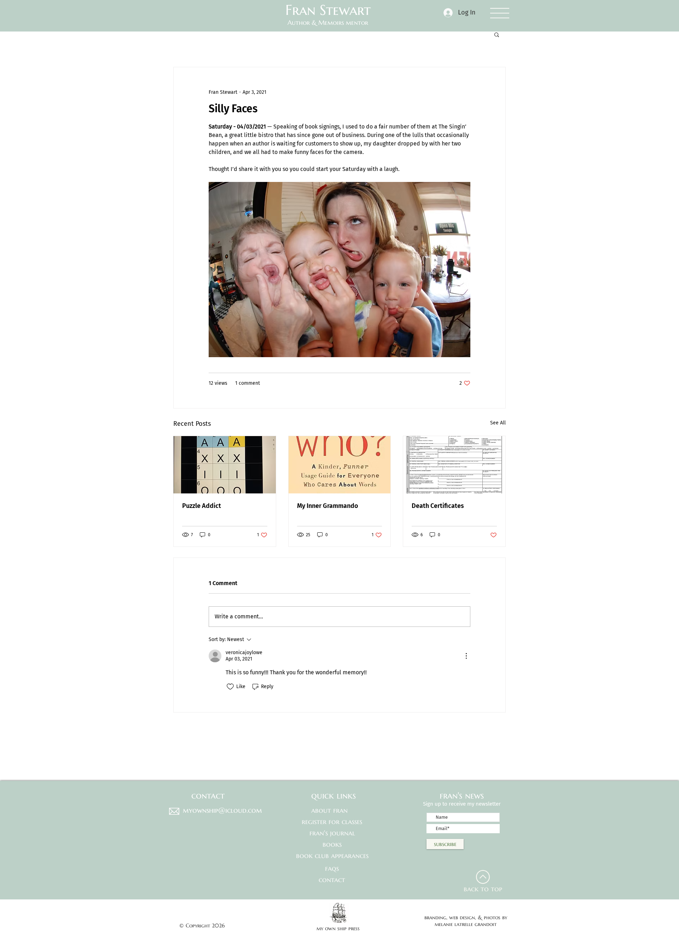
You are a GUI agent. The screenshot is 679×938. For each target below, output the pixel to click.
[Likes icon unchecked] (230, 686)
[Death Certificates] (454, 464)
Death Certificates (438, 506)
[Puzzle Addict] (225, 464)
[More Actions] (466, 656)
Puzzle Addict (201, 506)
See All (498, 423)
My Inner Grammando (327, 506)
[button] (499, 12)
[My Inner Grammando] (340, 464)
